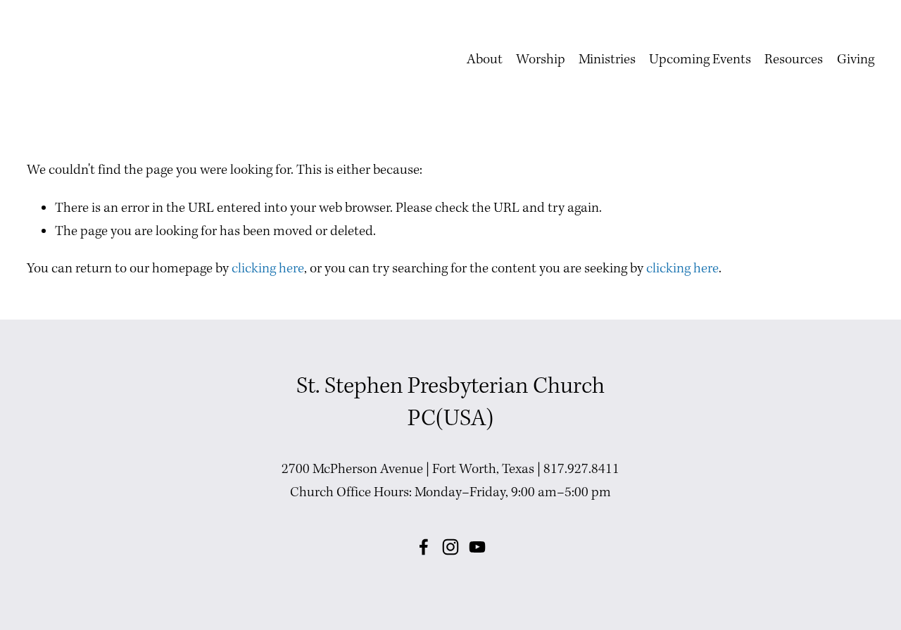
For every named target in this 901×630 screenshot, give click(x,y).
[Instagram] (450, 546)
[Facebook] (423, 546)
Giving (855, 60)
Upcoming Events (700, 60)
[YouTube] (477, 546)
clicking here (268, 269)
